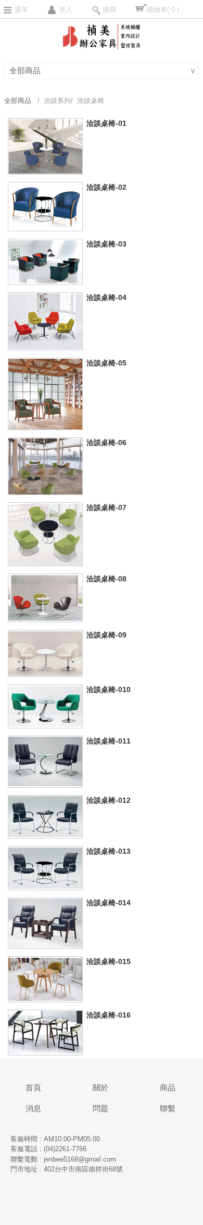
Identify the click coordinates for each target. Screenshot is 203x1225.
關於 (100, 1087)
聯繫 (167, 1108)
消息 (33, 1108)
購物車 (163, 10)
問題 (100, 1108)
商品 (167, 1087)
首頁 (33, 1087)
